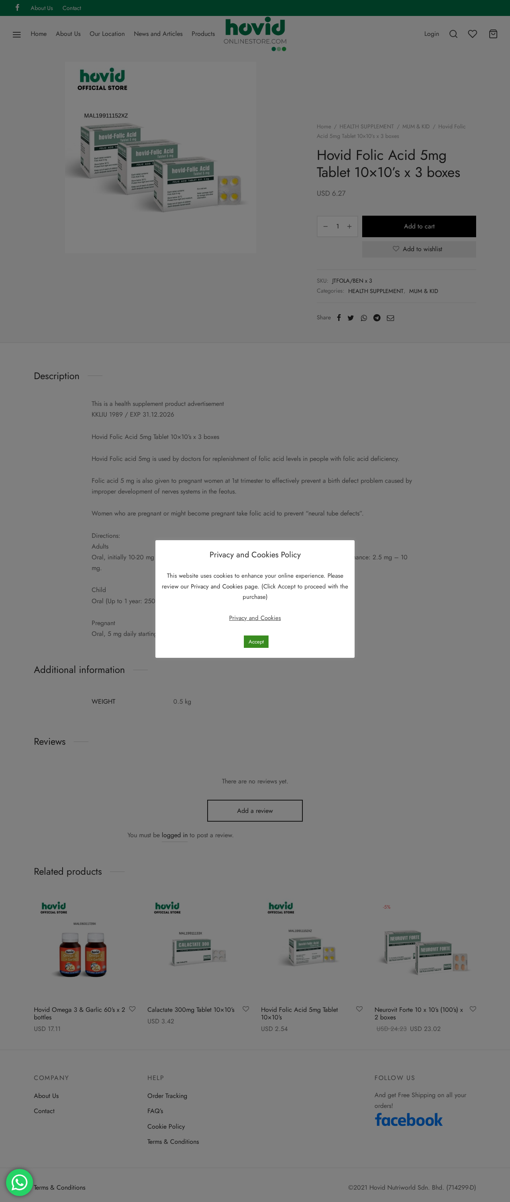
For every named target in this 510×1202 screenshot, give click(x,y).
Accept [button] (256, 641)
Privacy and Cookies (218, 586)
